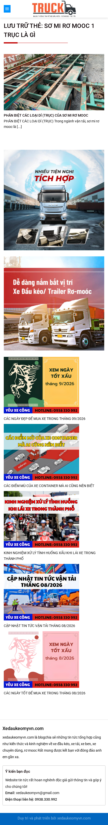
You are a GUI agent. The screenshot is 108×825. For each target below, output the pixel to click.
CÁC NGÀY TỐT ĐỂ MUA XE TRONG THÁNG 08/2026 (44, 693)
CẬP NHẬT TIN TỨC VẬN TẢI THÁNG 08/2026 (39, 626)
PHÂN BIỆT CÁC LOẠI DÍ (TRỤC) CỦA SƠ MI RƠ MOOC (46, 115)
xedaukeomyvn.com (74, 818)
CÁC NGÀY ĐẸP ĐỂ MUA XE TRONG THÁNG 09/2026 (44, 419)
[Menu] (7, 9)
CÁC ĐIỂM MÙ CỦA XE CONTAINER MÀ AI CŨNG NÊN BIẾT (49, 486)
